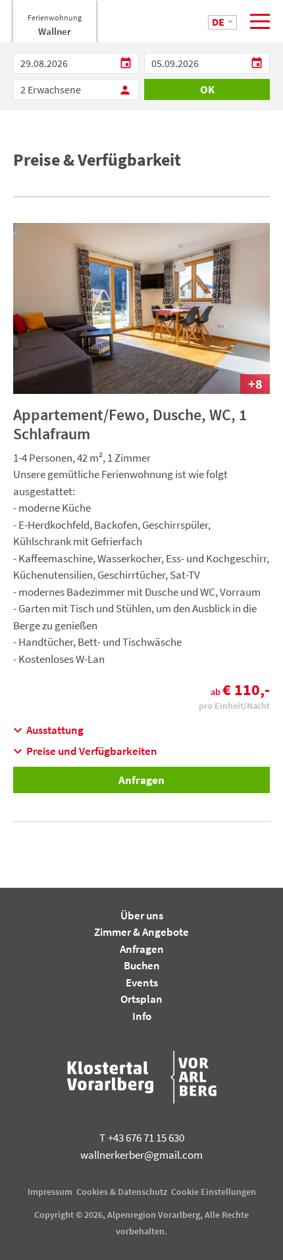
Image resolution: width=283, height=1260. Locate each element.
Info (141, 1016)
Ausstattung (48, 730)
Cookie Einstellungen (213, 1191)
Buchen (142, 965)
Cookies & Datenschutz (121, 1191)
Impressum (50, 1191)
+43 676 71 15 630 (141, 1137)
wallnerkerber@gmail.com (141, 1155)
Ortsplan (141, 999)
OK (207, 89)
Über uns (141, 915)
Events (142, 982)
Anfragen (141, 780)
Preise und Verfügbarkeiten (85, 751)
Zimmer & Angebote (141, 932)
